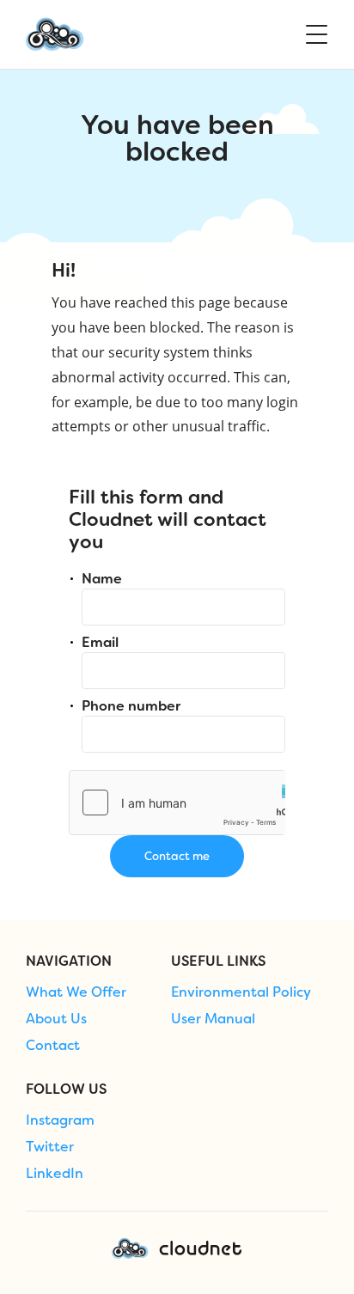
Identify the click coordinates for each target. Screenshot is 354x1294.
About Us (56, 1019)
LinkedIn (54, 1174)
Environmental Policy (241, 992)
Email (100, 642)
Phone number (131, 706)
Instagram (60, 1120)
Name (102, 579)
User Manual (213, 1019)
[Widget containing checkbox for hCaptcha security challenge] (177, 802)
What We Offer (76, 992)
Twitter (50, 1147)
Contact (53, 1046)
